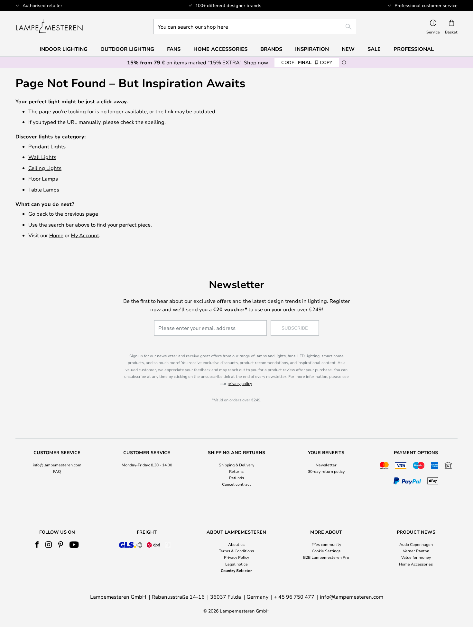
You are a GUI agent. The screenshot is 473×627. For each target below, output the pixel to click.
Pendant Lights (47, 146)
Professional (414, 48)
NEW (348, 48)
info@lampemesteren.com (57, 464)
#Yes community (326, 544)
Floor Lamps (43, 178)
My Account (85, 235)
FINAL (306, 62)
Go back (38, 213)
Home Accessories (416, 563)
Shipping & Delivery (236, 464)
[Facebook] (37, 544)
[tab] (57, 469)
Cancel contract (236, 484)
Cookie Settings (326, 550)
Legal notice (236, 563)
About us (236, 544)
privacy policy (239, 383)
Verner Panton (416, 550)
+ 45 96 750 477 (294, 596)
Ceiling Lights (44, 167)
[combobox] (255, 26)
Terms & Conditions (236, 550)
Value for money (416, 557)
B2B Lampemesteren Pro (326, 557)
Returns (236, 471)
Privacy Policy (236, 557)
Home (56, 235)
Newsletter (326, 464)
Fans (174, 48)
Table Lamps (43, 189)
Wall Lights (42, 157)
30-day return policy (326, 471)
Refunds (236, 477)
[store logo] (49, 26)
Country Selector (236, 570)
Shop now (256, 62)
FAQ (57, 471)
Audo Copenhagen (416, 544)
